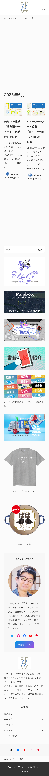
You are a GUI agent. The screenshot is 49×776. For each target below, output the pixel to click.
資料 (21, 759)
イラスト (8, 730)
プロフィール (24, 644)
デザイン (8, 724)
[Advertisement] (24, 53)
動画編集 (8, 713)
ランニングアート (13, 735)
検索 (40, 249)
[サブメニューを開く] (43, 719)
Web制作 (8, 719)
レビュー (14, 759)
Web (6, 759)
